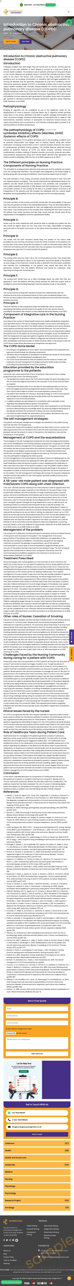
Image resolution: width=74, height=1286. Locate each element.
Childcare (9, 1143)
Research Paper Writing (50, 1236)
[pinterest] (13, 1240)
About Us (6, 1251)
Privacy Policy (8, 1257)
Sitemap (6, 1263)
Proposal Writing (33, 1229)
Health (8, 1150)
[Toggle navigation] (68, 11)
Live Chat (25, 41)
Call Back (72, 652)
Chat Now (72, 636)
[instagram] (10, 1240)
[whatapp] (69, 22)
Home (5, 33)
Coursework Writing (31, 1233)
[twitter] (7, 1240)
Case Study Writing (51, 1226)
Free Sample (17, 33)
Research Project (13, 1200)
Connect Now (50, 5)
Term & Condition (10, 1260)
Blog (5, 1254)
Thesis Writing (32, 1226)
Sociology (9, 1207)
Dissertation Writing (51, 1232)
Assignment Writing (51, 1229)
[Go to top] (69, 1278)
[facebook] (4, 1240)
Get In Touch (11, 41)
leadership (10, 1165)
